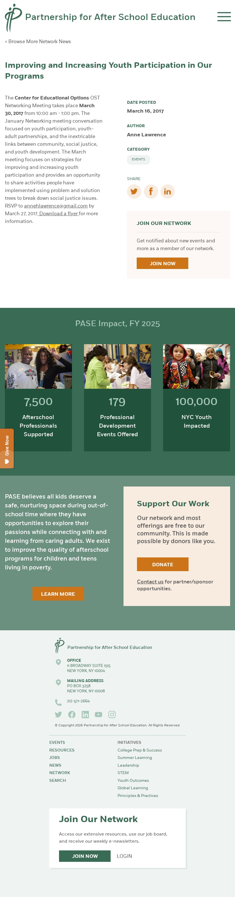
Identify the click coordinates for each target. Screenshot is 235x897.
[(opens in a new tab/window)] (58, 714)
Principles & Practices (137, 796)
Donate (162, 565)
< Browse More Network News (38, 41)
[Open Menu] (224, 17)
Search (57, 781)
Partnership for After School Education (110, 17)
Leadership (128, 766)
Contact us (150, 582)
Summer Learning (134, 758)
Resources (62, 750)
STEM (123, 773)
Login (124, 856)
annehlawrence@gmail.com (56, 206)
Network (59, 773)
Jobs (54, 758)
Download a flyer (58, 214)
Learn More (58, 594)
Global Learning (132, 788)
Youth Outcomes (133, 781)
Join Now (162, 264)
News (55, 766)
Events (138, 159)
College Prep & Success (139, 750)
